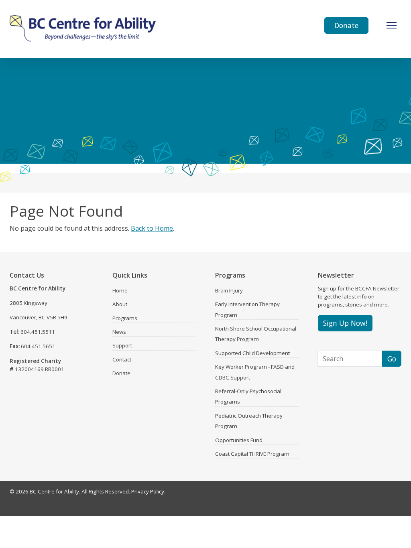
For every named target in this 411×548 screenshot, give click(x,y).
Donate (346, 25)
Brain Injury (229, 290)
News (119, 331)
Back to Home (152, 228)
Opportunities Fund (238, 440)
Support (122, 345)
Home (120, 290)
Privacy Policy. (148, 491)
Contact (121, 359)
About (119, 304)
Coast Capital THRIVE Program (252, 453)
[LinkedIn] (387, 493)
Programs (124, 318)
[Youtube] (398, 493)
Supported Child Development (252, 353)
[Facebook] (364, 493)
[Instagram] (375, 493)
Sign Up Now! (345, 323)
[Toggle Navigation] (391, 25)
